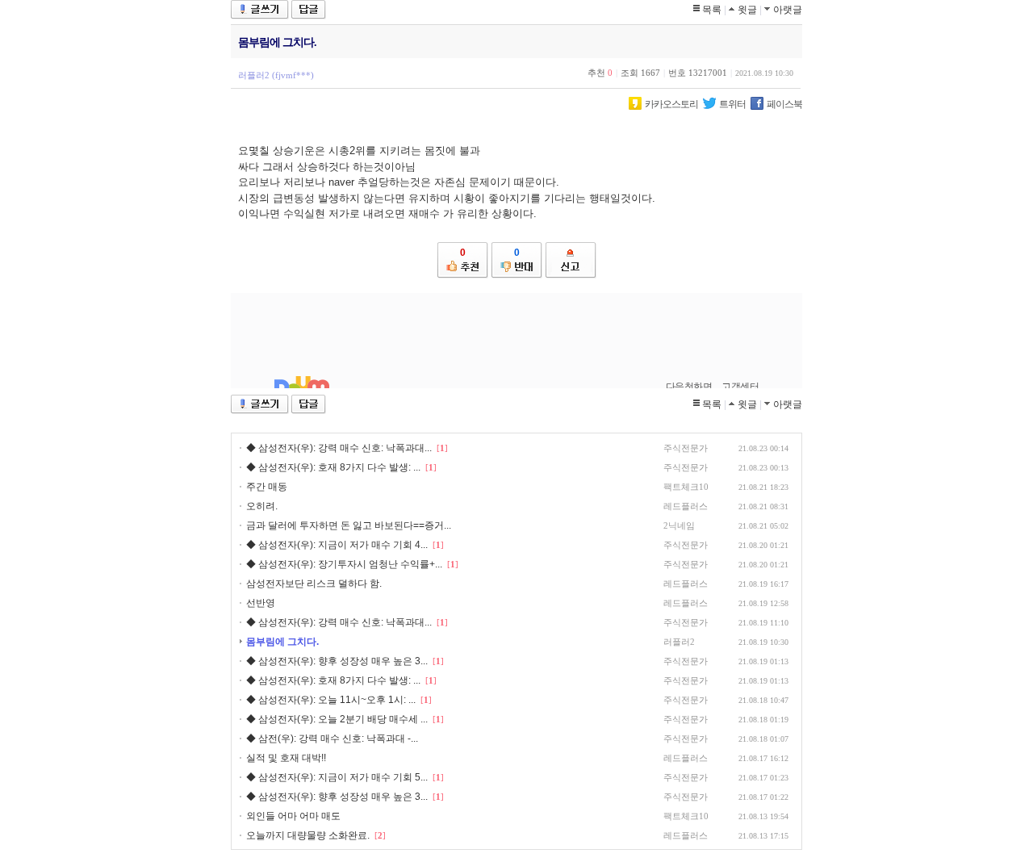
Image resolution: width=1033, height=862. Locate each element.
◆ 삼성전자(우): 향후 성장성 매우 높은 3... (337, 661)
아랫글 (787, 9)
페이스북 (784, 104)
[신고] (571, 260)
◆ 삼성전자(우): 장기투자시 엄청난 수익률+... (344, 564)
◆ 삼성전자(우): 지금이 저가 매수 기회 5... (337, 777)
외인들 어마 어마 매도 (293, 816)
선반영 (260, 603)
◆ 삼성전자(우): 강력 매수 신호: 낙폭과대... (339, 448)
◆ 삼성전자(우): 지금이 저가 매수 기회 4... (337, 544)
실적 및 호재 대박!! (286, 758)
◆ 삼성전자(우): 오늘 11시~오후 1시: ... (331, 699)
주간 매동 (266, 486)
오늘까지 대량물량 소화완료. (309, 835)
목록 (711, 9)
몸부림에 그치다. (282, 641)
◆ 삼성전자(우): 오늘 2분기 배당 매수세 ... (337, 719)
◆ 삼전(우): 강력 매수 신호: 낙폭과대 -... (332, 738)
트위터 (732, 104)
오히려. (262, 506)
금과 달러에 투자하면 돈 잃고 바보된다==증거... (348, 525)
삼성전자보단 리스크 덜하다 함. (314, 583)
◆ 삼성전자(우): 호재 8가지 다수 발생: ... (333, 467)
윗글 (747, 9)
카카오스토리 (671, 104)
